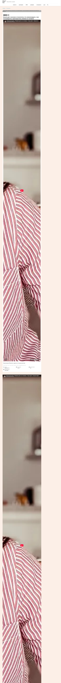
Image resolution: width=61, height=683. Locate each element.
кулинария (21, 4)
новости (14, 4)
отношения (39, 4)
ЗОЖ (27, 4)
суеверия (32, 4)
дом (44, 4)
